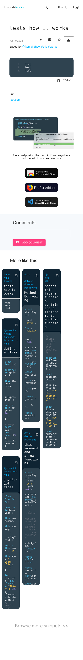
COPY (63, 80)
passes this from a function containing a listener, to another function (51, 306)
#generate (9, 337)
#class (7, 333)
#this (44, 46)
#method (29, 284)
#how (36, 46)
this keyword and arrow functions (31, 454)
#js (46, 274)
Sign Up (62, 7)
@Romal (27, 46)
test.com (14, 99)
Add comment (29, 242)
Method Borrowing (31, 296)
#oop (14, 471)
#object (28, 281)
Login (76, 7)
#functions (30, 439)
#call (47, 277)
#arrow (28, 436)
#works (52, 46)
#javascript (10, 330)
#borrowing (30, 287)
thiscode (14, 7)
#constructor (11, 340)
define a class (10, 350)
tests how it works (9, 289)
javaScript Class (10, 483)
